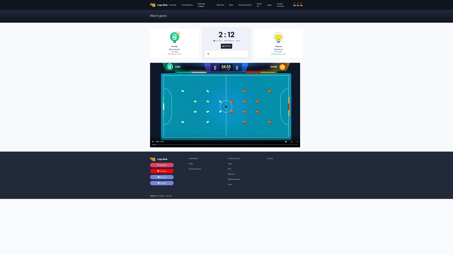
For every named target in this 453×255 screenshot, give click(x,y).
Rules (191, 164)
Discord (163, 177)
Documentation (245, 5)
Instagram (162, 165)
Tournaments (187, 5)
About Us (259, 5)
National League (201, 5)
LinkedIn (162, 183)
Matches (220, 5)
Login (269, 5)
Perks (230, 184)
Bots (231, 5)
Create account (280, 5)
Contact (270, 158)
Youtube (162, 171)
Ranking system (234, 179)
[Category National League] (174, 36)
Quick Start (193, 158)
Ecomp (175, 46)
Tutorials (172, 5)
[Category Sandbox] (278, 36)
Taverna (278, 46)
